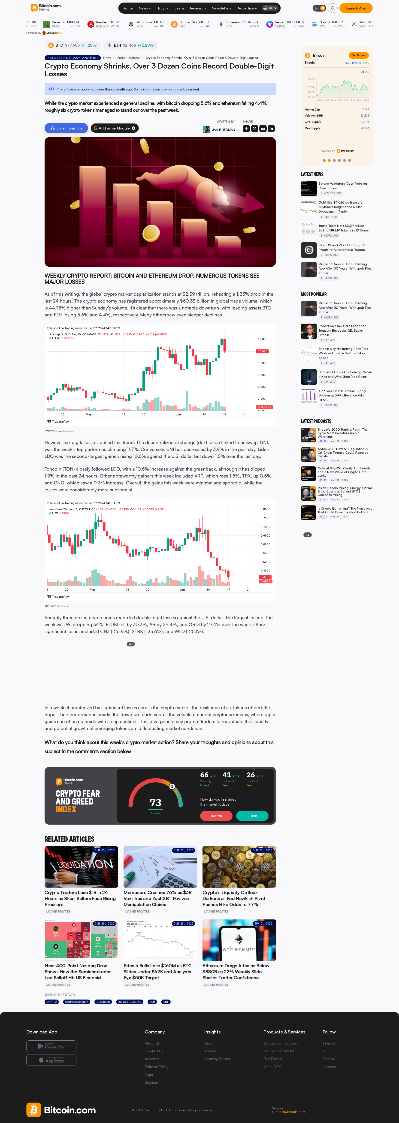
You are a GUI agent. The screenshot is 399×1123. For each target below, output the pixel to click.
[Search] (333, 8)
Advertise (246, 8)
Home (128, 8)
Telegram (330, 1043)
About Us (152, 1043)
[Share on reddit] (263, 128)
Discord (329, 1059)
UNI (165, 1001)
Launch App (356, 8)
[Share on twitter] (254, 128)
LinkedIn (329, 1066)
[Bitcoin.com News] (45, 8)
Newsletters (222, 8)
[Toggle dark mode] (319, 8)
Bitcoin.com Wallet (278, 1051)
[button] (133, 128)
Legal (149, 1074)
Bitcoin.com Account (280, 1043)
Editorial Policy (157, 1066)
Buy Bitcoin (272, 1059)
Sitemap (151, 1082)
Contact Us (154, 1051)
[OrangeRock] (52, 32)
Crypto (52, 1001)
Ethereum (103, 1001)
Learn (179, 8)
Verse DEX (272, 1066)
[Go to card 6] (349, 160)
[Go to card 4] (339, 160)
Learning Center (217, 1059)
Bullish (252, 816)
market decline (129, 1001)
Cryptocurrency (76, 1001)
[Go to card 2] (329, 160)
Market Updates (128, 58)
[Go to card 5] (344, 160)
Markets (210, 1051)
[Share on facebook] (246, 128)
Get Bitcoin (358, 55)
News (143, 8)
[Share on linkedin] (271, 128)
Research (198, 8)
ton (152, 1001)
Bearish (216, 816)
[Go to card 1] (324, 160)
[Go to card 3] (334, 160)
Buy (161, 8)
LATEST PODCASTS (316, 421)
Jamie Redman (223, 129)
